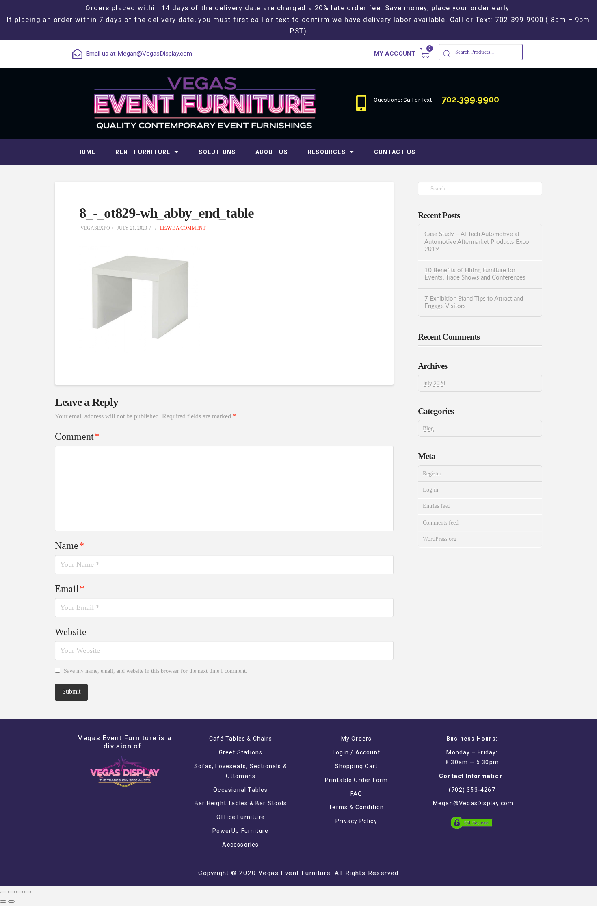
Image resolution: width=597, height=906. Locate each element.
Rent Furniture (142, 152)
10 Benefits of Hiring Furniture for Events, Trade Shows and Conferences (475, 274)
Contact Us (394, 152)
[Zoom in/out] (27, 892)
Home (86, 152)
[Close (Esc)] (3, 892)
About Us (271, 152)
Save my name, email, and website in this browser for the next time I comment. (155, 671)
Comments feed (441, 523)
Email (69, 588)
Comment (77, 436)
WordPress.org (439, 539)
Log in (430, 490)
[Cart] (425, 53)
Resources (327, 152)
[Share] (11, 892)
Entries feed (436, 506)
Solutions (217, 152)
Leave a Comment (182, 228)
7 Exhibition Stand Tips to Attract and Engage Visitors (473, 303)
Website (71, 631)
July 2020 (434, 383)
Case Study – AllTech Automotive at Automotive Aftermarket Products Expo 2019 (476, 241)
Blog (428, 428)
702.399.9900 (470, 99)
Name (69, 545)
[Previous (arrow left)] (3, 901)
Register (432, 473)
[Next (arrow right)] (11, 901)
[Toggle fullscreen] (19, 892)
